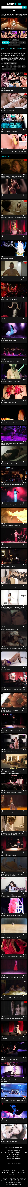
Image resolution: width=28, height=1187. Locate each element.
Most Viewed (5, 1172)
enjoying (4, 69)
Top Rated (21, 1170)
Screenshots (22, 42)
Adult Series (11, 1184)
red (11, 66)
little (23, 55)
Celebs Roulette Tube (14, 1174)
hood (19, 66)
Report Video (13, 42)
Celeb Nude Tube (9, 0)
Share (10, 45)
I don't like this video (10, 39)
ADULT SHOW (6, 1170)
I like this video (8, 39)
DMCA (13, 1172)
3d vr (9, 69)
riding (15, 66)
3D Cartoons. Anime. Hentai (10, 63)
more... (13, 69)
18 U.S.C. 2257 (21, 1172)
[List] (14, 10)
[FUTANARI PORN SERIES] (14, 34)
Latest (14, 1170)
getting (23, 66)
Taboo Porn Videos (19, 0)
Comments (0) (16, 45)
